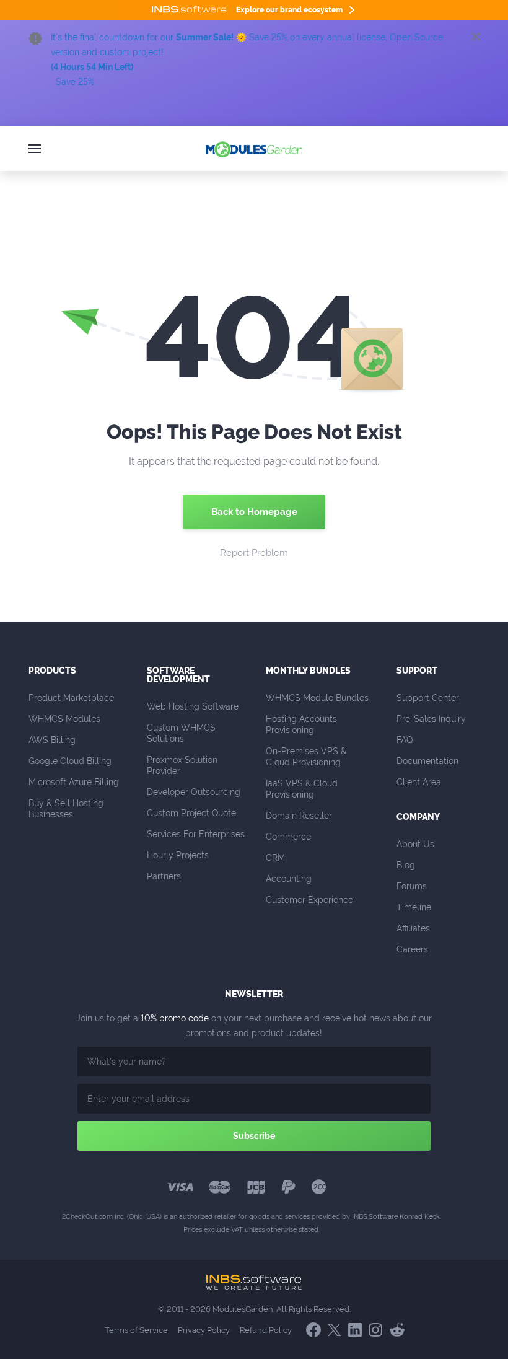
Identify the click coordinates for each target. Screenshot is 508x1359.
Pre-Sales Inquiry (431, 719)
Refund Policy (266, 1330)
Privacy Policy (204, 1330)
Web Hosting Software (193, 706)
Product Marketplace (71, 698)
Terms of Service (136, 1330)
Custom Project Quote (191, 813)
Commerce (288, 837)
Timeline (413, 907)
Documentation (427, 761)
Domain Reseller (299, 815)
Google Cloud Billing (70, 761)
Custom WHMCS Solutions (182, 733)
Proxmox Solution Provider (183, 765)
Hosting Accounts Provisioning (302, 724)
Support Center (427, 698)
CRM (275, 858)
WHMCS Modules (64, 719)
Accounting (289, 879)
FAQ (404, 740)
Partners (164, 876)
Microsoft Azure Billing (73, 782)
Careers (412, 949)
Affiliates (413, 928)
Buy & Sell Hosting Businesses (67, 808)
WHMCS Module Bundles (317, 698)
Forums (411, 886)
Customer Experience (309, 900)
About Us (415, 844)
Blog (405, 865)
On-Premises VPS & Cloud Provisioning (307, 756)
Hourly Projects (178, 855)
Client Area (418, 782)
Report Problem (254, 552)
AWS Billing (52, 740)
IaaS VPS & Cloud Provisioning (303, 788)
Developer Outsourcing (193, 792)
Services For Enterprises (196, 834)
